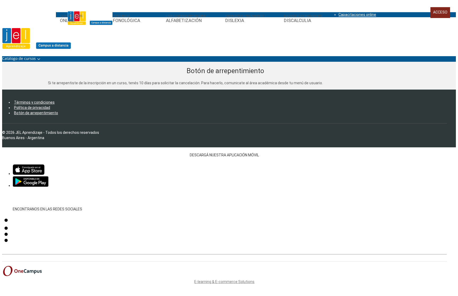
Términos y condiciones (34, 102)
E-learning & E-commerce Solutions (224, 282)
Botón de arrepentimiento (36, 113)
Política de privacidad (32, 107)
